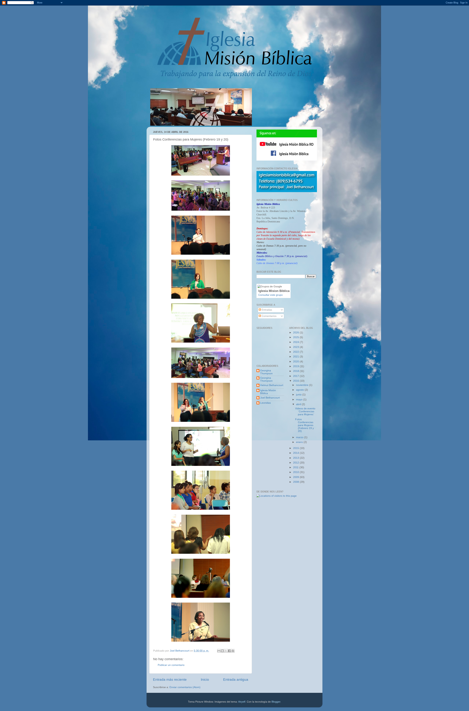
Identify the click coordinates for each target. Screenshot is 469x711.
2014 (296, 453)
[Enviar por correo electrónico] (219, 651)
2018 (296, 371)
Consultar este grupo (270, 295)
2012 (296, 462)
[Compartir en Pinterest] (233, 651)
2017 (296, 376)
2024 (296, 342)
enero (300, 442)
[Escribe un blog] (222, 651)
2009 (296, 477)
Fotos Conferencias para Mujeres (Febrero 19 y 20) (304, 425)
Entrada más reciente (170, 679)
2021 (296, 356)
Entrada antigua (235, 679)
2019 (296, 366)
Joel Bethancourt (270, 397)
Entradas (266, 309)
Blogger (276, 701)
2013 (296, 458)
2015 (296, 448)
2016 (296, 380)
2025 (296, 337)
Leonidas (265, 402)
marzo (300, 437)
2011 (296, 467)
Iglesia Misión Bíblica (268, 392)
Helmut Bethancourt (271, 385)
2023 (296, 347)
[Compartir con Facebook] (229, 651)
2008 (296, 482)
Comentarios (268, 316)
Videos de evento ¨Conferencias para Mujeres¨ (305, 411)
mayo (299, 399)
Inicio (205, 679)
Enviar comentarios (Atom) (184, 687)
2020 (296, 361)
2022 (296, 351)
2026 (296, 332)
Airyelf (241, 701)
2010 (296, 472)
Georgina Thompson (266, 372)
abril (299, 404)
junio (299, 394)
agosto (300, 389)
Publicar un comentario (171, 665)
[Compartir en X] (226, 651)
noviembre (302, 385)
